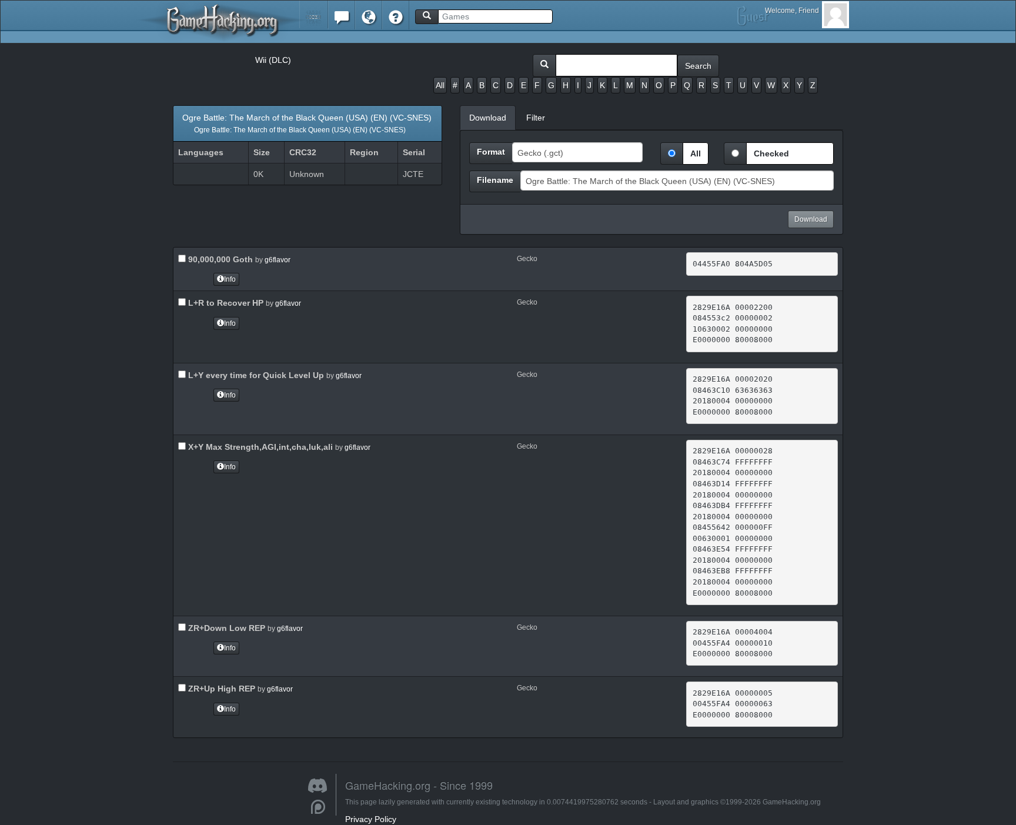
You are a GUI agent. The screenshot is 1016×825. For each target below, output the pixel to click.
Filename (495, 180)
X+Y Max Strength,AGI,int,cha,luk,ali (259, 447)
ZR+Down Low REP (225, 628)
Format (491, 152)
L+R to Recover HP (224, 303)
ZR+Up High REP (220, 688)
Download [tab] (487, 117)
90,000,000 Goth (219, 259)
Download (810, 219)
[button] (313, 14)
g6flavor (277, 260)
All (440, 85)
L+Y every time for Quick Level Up (255, 375)
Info (230, 279)
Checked (771, 153)
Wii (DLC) (273, 60)
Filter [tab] (535, 117)
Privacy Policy (370, 819)
